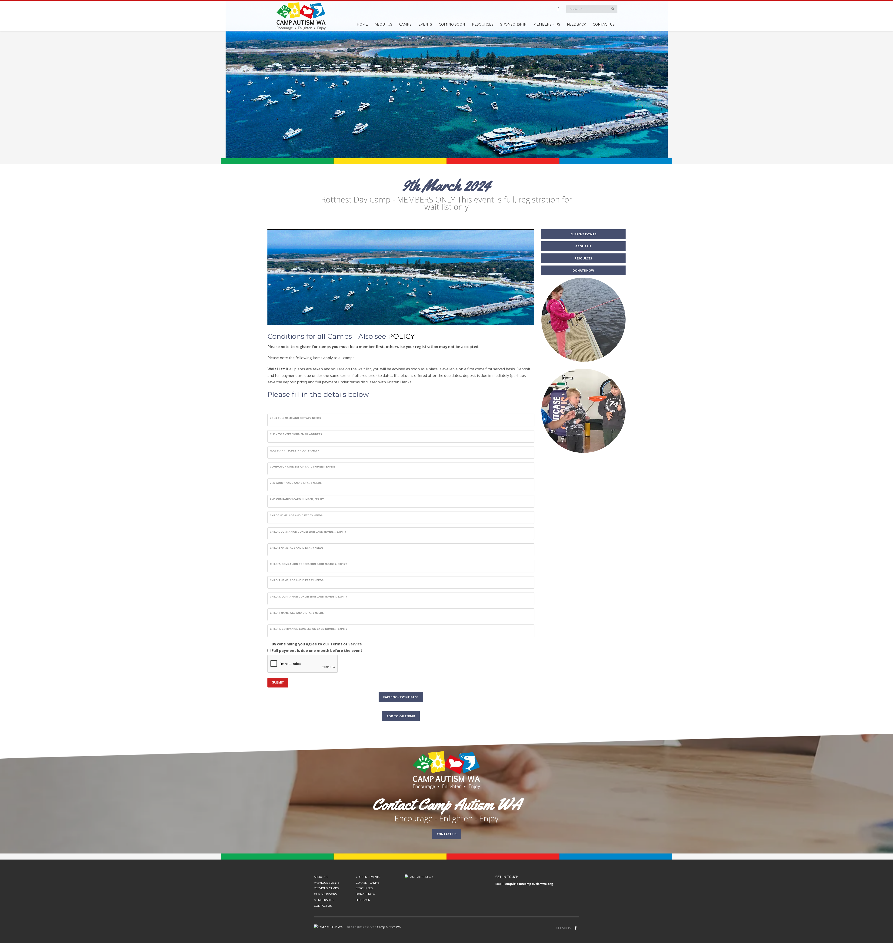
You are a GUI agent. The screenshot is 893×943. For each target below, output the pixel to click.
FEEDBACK (363, 900)
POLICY (401, 336)
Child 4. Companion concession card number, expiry (308, 629)
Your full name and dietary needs (295, 418)
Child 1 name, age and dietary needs (296, 515)
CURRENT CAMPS (368, 882)
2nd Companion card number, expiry (297, 499)
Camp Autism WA (389, 927)
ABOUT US (321, 877)
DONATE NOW (365, 894)
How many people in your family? (294, 450)
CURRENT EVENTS (368, 877)
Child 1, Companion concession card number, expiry (308, 531)
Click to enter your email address (296, 434)
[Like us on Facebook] (575, 927)
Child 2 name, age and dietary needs (296, 547)
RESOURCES (364, 888)
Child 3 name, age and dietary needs (296, 580)
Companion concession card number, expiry (302, 466)
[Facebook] (558, 9)
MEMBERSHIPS (324, 900)
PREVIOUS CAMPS (326, 888)
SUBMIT (278, 682)
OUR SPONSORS (325, 894)
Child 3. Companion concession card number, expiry (308, 596)
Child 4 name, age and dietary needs (297, 612)
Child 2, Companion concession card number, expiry (308, 564)
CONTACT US (323, 905)
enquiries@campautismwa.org (529, 884)
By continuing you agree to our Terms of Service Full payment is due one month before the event (317, 647)
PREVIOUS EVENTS (327, 882)
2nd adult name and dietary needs (296, 483)
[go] (612, 8)
